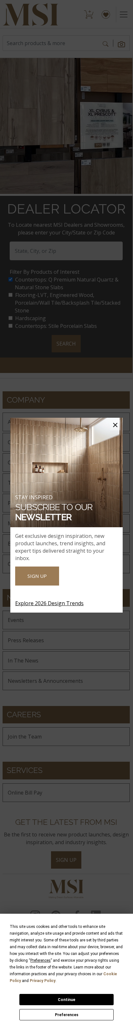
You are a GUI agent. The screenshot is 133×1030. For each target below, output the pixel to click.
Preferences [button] (40, 960)
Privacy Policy (43, 980)
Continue (66, 999)
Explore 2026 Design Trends (49, 603)
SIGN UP (37, 576)
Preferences (66, 1015)
